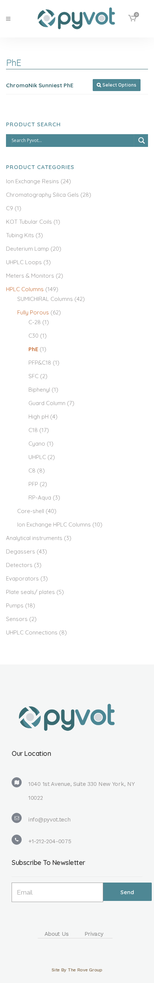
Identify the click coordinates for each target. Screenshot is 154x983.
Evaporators (22, 578)
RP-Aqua (39, 497)
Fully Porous (33, 312)
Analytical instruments (34, 538)
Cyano (36, 443)
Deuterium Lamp (27, 248)
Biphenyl (39, 389)
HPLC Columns (25, 289)
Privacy (94, 934)
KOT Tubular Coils (29, 221)
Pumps (15, 605)
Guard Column (46, 403)
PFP (33, 484)
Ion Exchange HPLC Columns (54, 524)
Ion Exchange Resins (32, 181)
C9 (9, 208)
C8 (32, 470)
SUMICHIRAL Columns (45, 298)
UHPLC (37, 457)
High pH (38, 416)
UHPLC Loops (24, 262)
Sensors (17, 618)
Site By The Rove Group (77, 970)
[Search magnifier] (141, 140)
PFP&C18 (39, 362)
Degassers (20, 551)
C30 (33, 335)
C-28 (34, 322)
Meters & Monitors (30, 275)
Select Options (116, 85)
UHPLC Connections (32, 632)
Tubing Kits (20, 235)
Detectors (19, 565)
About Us (56, 934)
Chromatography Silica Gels (42, 194)
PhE (33, 349)
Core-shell (30, 511)
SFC (33, 376)
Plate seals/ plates (30, 591)
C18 (33, 430)
